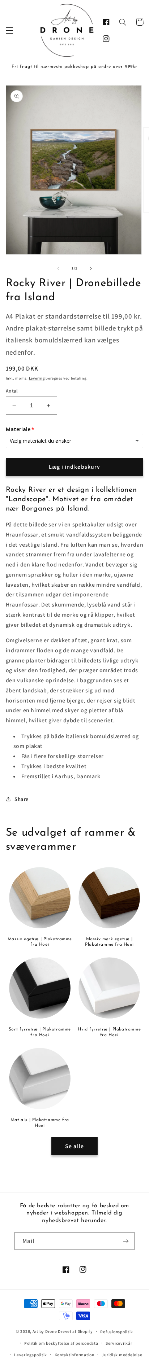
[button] (9, 30)
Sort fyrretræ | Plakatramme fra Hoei (40, 1032)
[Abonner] (126, 1241)
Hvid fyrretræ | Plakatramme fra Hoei (109, 1032)
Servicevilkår (119, 1343)
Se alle (74, 1146)
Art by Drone (45, 1331)
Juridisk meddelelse (122, 1354)
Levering (37, 378)
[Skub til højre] (91, 268)
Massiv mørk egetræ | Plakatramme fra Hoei (109, 942)
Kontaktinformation (74, 1354)
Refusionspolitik (116, 1331)
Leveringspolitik (30, 1354)
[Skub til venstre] (58, 268)
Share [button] (21, 799)
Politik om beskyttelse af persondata (61, 1343)
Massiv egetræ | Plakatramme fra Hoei (40, 942)
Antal (12, 391)
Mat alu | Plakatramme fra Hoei (39, 1123)
